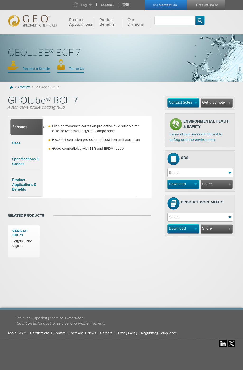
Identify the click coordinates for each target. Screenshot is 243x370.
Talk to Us (76, 69)
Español (107, 5)
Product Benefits (106, 22)
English (86, 5)
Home (12, 87)
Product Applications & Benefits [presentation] (24, 185)
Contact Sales (180, 102)
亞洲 (126, 5)
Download (177, 184)
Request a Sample (36, 69)
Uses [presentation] (16, 143)
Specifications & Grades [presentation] (25, 161)
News (92, 333)
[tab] (26, 127)
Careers (106, 333)
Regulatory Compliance (159, 333)
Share (207, 184)
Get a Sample (213, 102)
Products (24, 87)
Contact (59, 333)
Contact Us (168, 5)
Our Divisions (135, 22)
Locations (76, 333)
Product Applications (80, 22)
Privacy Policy (126, 333)
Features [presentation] (19, 127)
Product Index (207, 5)
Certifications (40, 333)
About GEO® (17, 333)
